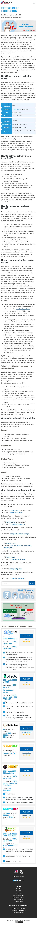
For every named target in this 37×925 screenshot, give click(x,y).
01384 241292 (10, 557)
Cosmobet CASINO (26, 815)
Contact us (18, 889)
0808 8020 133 (15, 510)
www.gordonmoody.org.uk (17, 559)
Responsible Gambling (18, 895)
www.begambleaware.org (17, 524)
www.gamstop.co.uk (16, 569)
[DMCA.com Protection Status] (18, 922)
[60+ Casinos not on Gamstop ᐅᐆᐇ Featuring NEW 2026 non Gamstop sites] (6, 2)
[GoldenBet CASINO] (10, 725)
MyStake (27, 639)
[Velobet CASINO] (10, 746)
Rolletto (26, 682)
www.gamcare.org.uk (16, 512)
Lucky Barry (26, 836)
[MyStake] (10, 632)
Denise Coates (16, 109)
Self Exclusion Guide (18, 897)
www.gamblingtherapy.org (17, 578)
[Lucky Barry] (10, 829)
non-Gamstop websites (23, 309)
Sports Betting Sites (19, 912)
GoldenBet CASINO (26, 732)
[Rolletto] (10, 675)
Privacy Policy (18, 893)
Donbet (26, 774)
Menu (34, 3)
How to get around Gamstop (18, 910)
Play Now (26, 636)
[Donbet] (10, 767)
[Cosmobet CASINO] (10, 809)
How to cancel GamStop (18, 908)
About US (18, 891)
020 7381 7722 (11, 543)
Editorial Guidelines (18, 899)
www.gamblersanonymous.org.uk (20, 534)
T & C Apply (6, 650)
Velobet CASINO (27, 753)
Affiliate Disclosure (18, 901)
